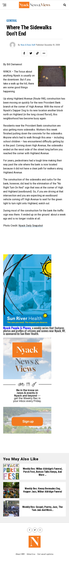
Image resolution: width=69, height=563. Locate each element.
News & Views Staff (28, 44)
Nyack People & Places (17, 328)
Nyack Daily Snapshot (30, 225)
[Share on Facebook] (24, 53)
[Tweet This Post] (31, 53)
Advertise (31, 554)
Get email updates (45, 554)
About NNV (20, 554)
